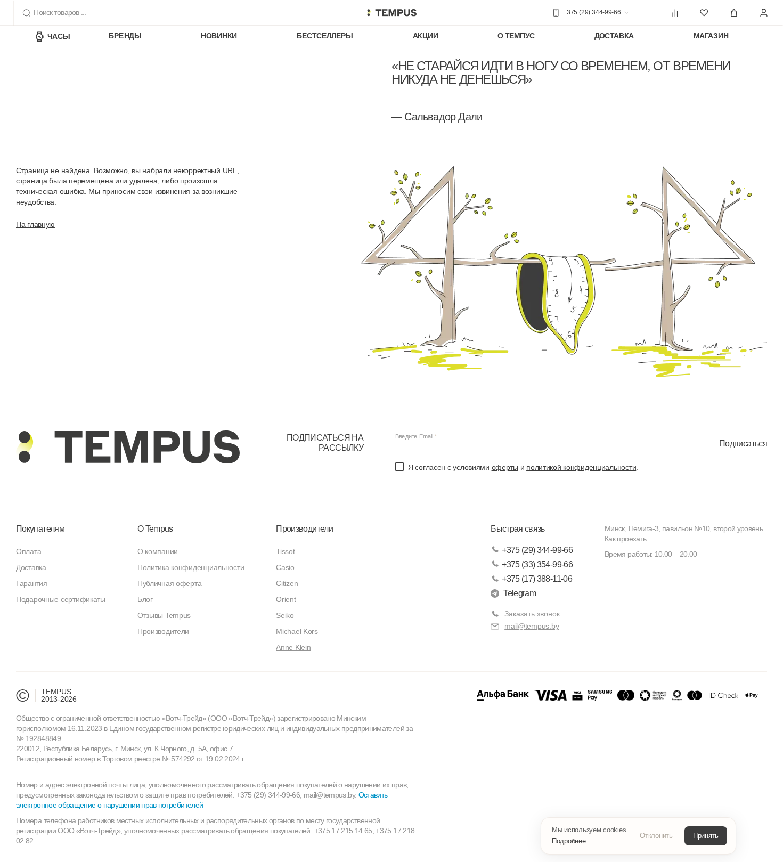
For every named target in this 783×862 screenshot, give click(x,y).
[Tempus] (128, 446)
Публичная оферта (169, 583)
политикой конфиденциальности (581, 467)
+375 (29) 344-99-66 (537, 550)
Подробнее (569, 841)
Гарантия (31, 583)
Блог (145, 599)
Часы (58, 36)
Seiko (285, 615)
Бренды (125, 36)
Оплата (28, 551)
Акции (425, 36)
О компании (157, 551)
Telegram (519, 593)
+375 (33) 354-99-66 (537, 564)
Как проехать (625, 538)
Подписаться (743, 443)
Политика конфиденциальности (190, 567)
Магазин (711, 36)
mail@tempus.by (531, 626)
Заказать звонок (532, 613)
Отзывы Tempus (164, 615)
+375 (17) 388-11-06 (537, 578)
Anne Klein (293, 647)
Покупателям (40, 528)
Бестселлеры (325, 36)
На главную (35, 224)
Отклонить (656, 836)
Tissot (285, 551)
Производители (163, 631)
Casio (285, 567)
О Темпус (516, 36)
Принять (706, 836)
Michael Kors (297, 631)
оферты (505, 467)
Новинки (219, 36)
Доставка (614, 36)
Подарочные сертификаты (60, 599)
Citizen (287, 583)
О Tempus (155, 528)
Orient (286, 599)
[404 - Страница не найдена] (391, 13)
